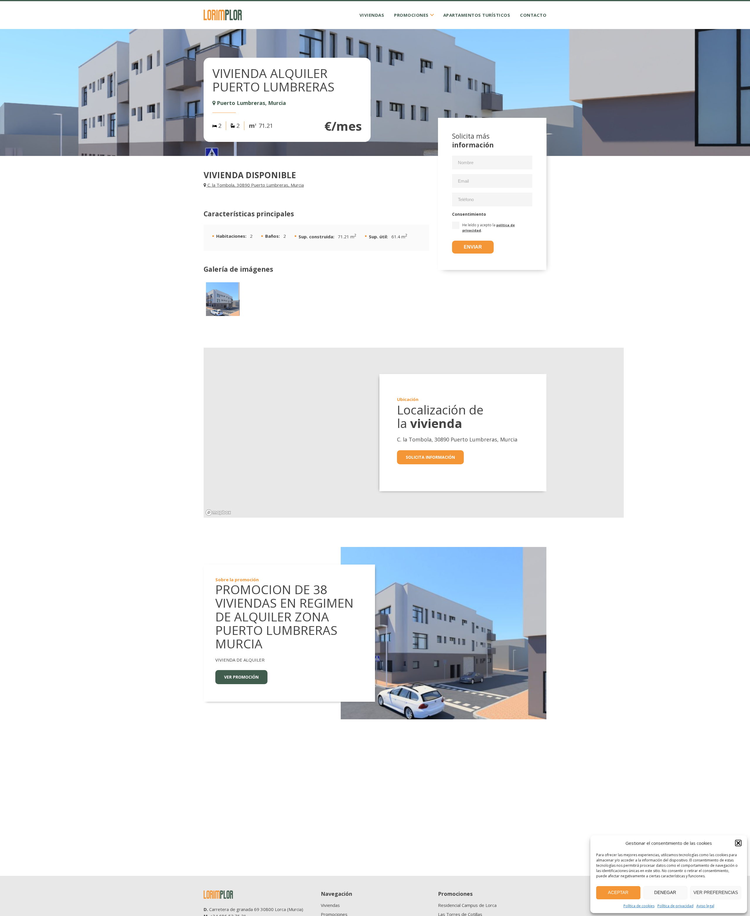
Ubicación (407, 399)
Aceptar (618, 892)
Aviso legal (705, 905)
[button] (738, 843)
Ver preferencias (715, 892)
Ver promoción (241, 677)
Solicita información (430, 457)
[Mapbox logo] (218, 512)
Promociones (411, 15)
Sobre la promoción (237, 579)
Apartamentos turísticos (476, 15)
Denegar (665, 892)
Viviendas (371, 15)
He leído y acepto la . (488, 227)
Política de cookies (638, 905)
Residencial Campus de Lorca (467, 905)
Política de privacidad (675, 905)
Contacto (533, 15)
